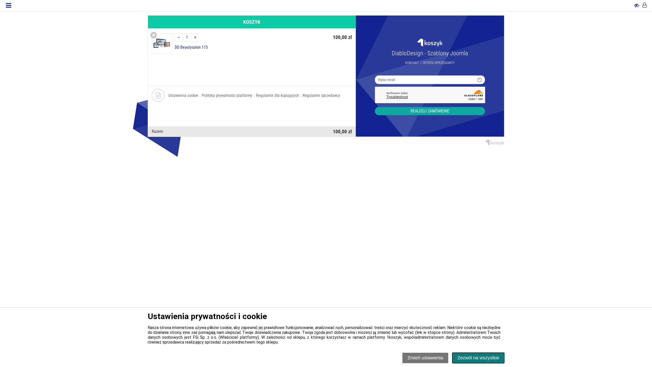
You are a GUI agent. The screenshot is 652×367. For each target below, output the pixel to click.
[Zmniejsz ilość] (178, 37)
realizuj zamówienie (430, 111)
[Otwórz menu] (8, 5)
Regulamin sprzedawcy (321, 95)
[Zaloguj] (644, 5)
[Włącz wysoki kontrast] (637, 5)
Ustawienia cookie (183, 95)
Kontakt (412, 63)
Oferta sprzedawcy (439, 63)
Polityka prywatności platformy (227, 95)
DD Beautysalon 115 (191, 47)
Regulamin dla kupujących (277, 95)
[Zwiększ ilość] (195, 37)
